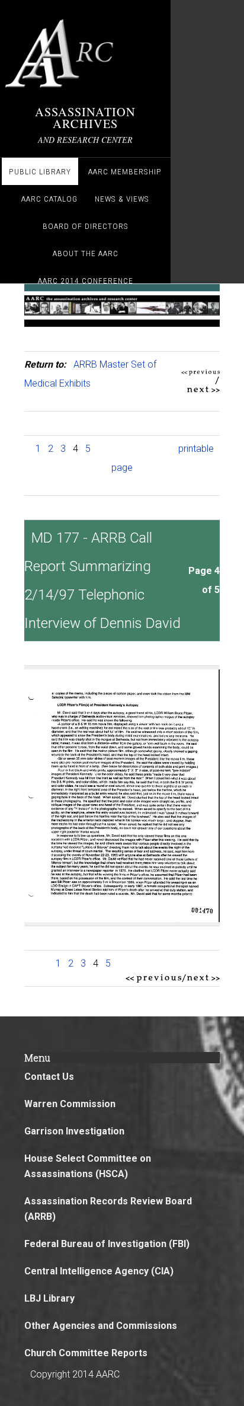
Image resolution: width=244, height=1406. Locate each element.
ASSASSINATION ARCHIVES (85, 117)
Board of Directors (86, 226)
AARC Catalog (49, 198)
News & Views (122, 198)
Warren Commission (69, 1104)
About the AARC (85, 253)
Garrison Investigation (74, 1131)
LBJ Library (49, 1298)
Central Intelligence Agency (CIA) (99, 1271)
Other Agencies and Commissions (100, 1325)
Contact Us (49, 1076)
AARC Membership (125, 171)
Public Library (40, 171)
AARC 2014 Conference (85, 280)
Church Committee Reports (85, 1353)
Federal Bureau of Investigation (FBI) (107, 1243)
